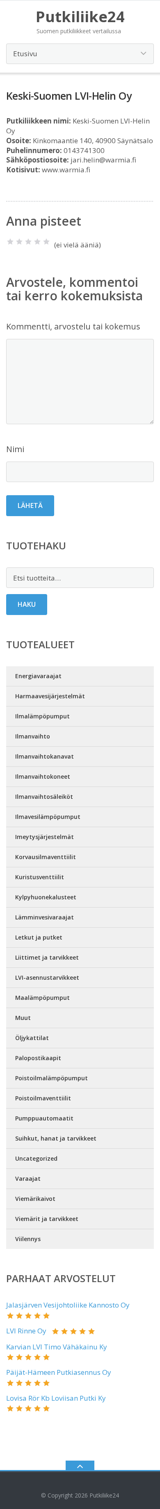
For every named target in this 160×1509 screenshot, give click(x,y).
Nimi (15, 449)
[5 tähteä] (46, 242)
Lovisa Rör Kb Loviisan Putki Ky (56, 1398)
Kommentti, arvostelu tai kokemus (73, 326)
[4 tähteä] (37, 242)
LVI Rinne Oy (26, 1330)
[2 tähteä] (19, 242)
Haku (27, 604)
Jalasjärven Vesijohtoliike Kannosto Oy (68, 1305)
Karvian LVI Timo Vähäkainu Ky (56, 1346)
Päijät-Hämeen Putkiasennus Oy (58, 1372)
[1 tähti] (10, 242)
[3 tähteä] (28, 242)
